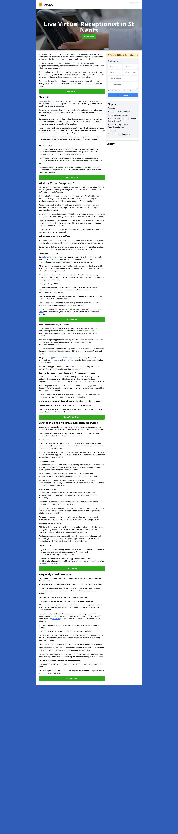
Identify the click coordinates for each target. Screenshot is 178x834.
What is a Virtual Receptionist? (119, 111)
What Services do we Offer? (118, 115)
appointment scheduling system (63, 357)
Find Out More (72, 177)
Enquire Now (71, 319)
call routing (56, 619)
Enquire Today (72, 678)
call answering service (50, 257)
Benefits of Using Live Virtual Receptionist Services (119, 125)
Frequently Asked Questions (119, 134)
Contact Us (71, 91)
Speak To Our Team (72, 417)
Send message (123, 95)
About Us (111, 108)
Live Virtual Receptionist (48, 101)
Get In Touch (89, 36)
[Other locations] (132, 4)
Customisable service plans (49, 563)
